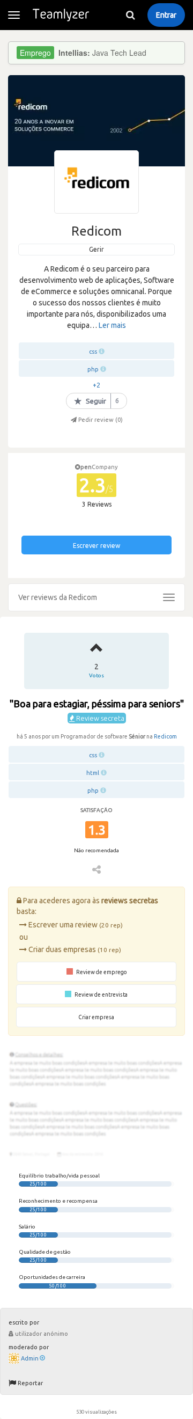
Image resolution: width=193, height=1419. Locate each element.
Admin (30, 1358)
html (92, 773)
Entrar (166, 15)
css (93, 351)
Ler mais (112, 325)
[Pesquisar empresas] (130, 15)
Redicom (165, 736)
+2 (96, 385)
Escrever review (96, 545)
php (93, 369)
